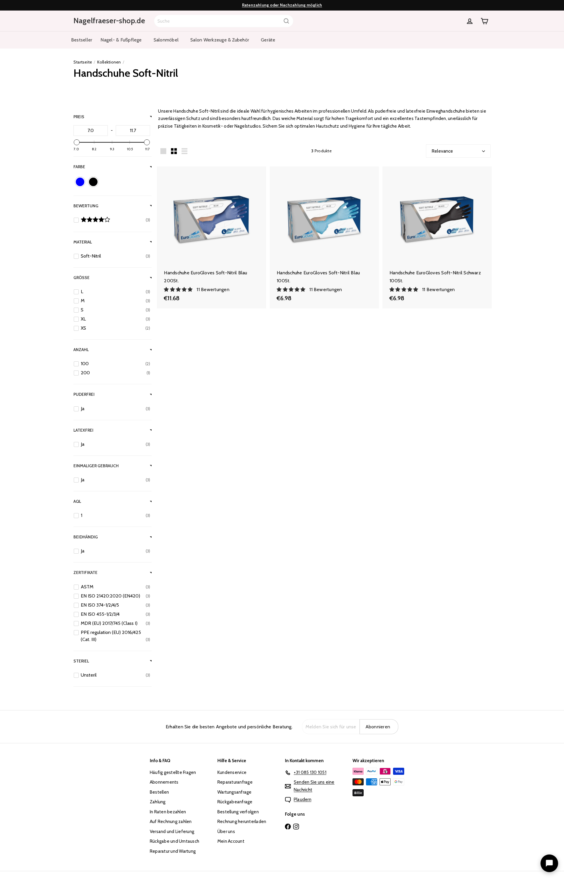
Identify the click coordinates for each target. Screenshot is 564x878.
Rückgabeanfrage (235, 801)
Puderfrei (84, 394)
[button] (179, 289)
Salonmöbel (166, 40)
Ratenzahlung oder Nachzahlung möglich (282, 5)
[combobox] (223, 21)
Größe (81, 277)
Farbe (79, 166)
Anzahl (81, 349)
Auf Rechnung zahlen (171, 821)
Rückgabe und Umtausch (174, 841)
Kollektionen (109, 62)
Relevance (442, 151)
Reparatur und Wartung (173, 851)
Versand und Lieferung (172, 831)
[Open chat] (549, 863)
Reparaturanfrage (235, 782)
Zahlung (158, 801)
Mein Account (230, 841)
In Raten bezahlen (168, 811)
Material (82, 242)
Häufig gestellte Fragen (173, 772)
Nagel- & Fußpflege (121, 40)
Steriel (81, 660)
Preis (78, 116)
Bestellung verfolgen (238, 811)
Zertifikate (85, 572)
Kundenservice (231, 772)
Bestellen (159, 792)
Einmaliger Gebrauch (96, 465)
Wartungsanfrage (234, 792)
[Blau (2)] (80, 182)
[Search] (286, 21)
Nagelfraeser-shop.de (109, 20)
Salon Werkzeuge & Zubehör (219, 40)
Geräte (268, 40)
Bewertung (85, 205)
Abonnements (164, 782)
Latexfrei (83, 430)
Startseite (82, 62)
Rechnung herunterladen (241, 821)
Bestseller (81, 40)
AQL (77, 501)
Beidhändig (85, 537)
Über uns (226, 831)
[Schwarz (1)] (93, 182)
